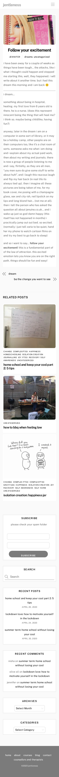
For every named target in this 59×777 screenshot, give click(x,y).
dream (12, 273)
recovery (34, 357)
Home (8, 755)
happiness (34, 351)
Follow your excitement (29, 50)
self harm (40, 488)
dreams (28, 56)
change (7, 351)
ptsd (25, 357)
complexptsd (20, 351)
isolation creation (32, 354)
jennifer (14, 57)
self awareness (24, 488)
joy (19, 357)
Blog (37, 755)
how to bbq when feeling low (22, 427)
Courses (27, 755)
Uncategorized (42, 56)
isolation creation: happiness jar (24, 495)
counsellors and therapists (28, 759)
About (17, 755)
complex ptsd (21, 482)
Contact (47, 755)
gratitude (9, 485)
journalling (10, 357)
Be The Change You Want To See (32, 279)
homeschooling (12, 354)
